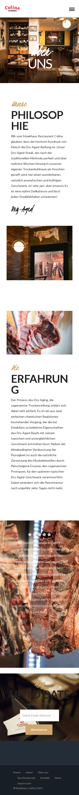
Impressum (24, 783)
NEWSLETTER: (39, 704)
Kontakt (45, 777)
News (58, 777)
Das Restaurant (26, 777)
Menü (29, 772)
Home (17, 772)
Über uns (43, 772)
